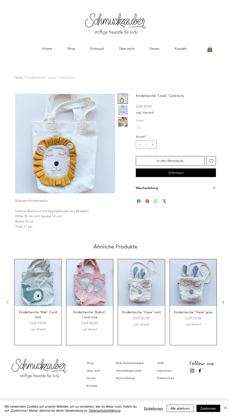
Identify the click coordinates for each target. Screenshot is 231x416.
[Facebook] (200, 370)
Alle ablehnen (180, 408)
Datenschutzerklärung (104, 410)
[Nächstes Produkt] (223, 302)
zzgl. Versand (144, 112)
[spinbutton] (146, 145)
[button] (210, 48)
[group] (115, 302)
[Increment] (153, 145)
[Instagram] (192, 370)
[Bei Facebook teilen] (138, 201)
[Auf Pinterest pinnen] (147, 201)
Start (19, 77)
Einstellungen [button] (153, 408)
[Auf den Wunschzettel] (211, 161)
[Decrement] (139, 145)
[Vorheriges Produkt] (7, 302)
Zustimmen (208, 408)
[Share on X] (164, 201)
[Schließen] (225, 408)
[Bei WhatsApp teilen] (156, 201)
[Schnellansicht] (37, 282)
